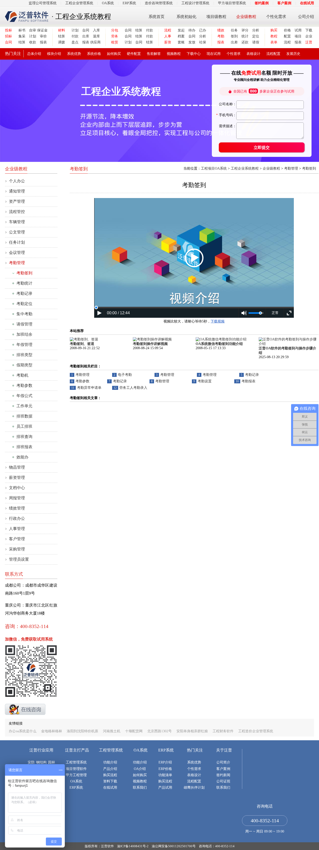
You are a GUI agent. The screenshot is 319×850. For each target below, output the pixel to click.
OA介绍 (140, 769)
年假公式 (24, 396)
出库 (85, 36)
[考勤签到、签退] (84, 339)
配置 (287, 36)
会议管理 (17, 252)
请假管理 (24, 324)
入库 (96, 30)
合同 (85, 30)
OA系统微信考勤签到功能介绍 (219, 344)
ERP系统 (129, 3)
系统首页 (156, 16)
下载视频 (218, 321)
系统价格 (94, 54)
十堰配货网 (134, 731)
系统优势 (74, 54)
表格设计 (253, 54)
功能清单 (165, 775)
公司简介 (223, 762)
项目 (298, 36)
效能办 (22, 457)
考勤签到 (24, 273)
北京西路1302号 (159, 731)
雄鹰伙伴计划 (194, 787)
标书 (21, 30)
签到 (234, 36)
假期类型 (24, 365)
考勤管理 (17, 263)
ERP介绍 (165, 762)
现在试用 (214, 54)
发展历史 (293, 54)
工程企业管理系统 (79, 3)
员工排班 (24, 426)
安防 (31, 762)
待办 (191, 30)
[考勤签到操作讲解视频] (152, 339)
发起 (181, 30)
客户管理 (17, 539)
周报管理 (17, 498)
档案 (181, 36)
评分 (244, 30)
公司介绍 (306, 16)
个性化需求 (276, 16)
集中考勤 (24, 314)
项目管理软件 (76, 769)
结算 (21, 42)
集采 (21, 36)
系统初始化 (186, 16)
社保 (202, 42)
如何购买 (114, 54)
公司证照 (223, 781)
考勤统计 (24, 283)
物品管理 (17, 467)
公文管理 (17, 232)
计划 (32, 36)
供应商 (95, 42)
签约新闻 (223, 775)
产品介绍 (110, 769)
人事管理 (17, 529)
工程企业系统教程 (245, 168)
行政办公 (17, 518)
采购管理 (17, 549)
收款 (32, 42)
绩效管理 (17, 508)
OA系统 (108, 3)
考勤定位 (24, 304)
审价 (43, 36)
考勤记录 (24, 293)
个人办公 (17, 181)
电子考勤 (125, 375)
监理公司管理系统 (43, 3)
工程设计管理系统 (195, 3)
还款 (244, 42)
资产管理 (17, 201)
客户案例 (284, 3)
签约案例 (262, 3)
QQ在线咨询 (25, 709)
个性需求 (233, 54)
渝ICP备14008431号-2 (133, 846)
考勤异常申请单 (89, 388)
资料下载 (110, 781)
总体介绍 (34, 54)
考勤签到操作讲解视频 (150, 344)
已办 (202, 30)
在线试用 (307, 3)
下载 (308, 30)
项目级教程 (216, 16)
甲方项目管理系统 (232, 3)
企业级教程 (246, 16)
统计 (244, 36)
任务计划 (17, 242)
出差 (234, 42)
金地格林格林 (51, 731)
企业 (308, 36)
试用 (298, 30)
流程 (287, 42)
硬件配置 (134, 54)
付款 (75, 36)
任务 (234, 30)
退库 (96, 36)
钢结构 (41, 762)
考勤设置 (205, 381)
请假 (255, 42)
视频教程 (174, 54)
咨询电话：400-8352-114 (217, 846)
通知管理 (17, 191)
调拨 (61, 42)
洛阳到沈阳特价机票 (83, 731)
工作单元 (24, 406)
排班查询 (24, 436)
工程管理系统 (76, 762)
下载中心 (194, 54)
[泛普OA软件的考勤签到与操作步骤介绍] (289, 344)
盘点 (75, 42)
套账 (181, 42)
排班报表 (24, 447)
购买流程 (110, 775)
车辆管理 (17, 222)
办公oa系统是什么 (22, 731)
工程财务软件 (223, 731)
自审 (32, 30)
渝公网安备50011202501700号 (174, 846)
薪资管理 (17, 477)
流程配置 (273, 54)
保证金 (42, 30)
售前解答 (154, 54)
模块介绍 (54, 54)
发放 (191, 42)
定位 (255, 36)
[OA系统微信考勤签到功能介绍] (221, 339)
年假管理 (24, 344)
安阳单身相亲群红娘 (192, 731)
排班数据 (24, 416)
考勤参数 (24, 385)
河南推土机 (111, 731)
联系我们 (140, 787)
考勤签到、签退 (82, 344)
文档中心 (17, 488)
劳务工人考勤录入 (133, 388)
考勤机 (22, 375)
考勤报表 (248, 381)
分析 (202, 36)
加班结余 (24, 334)
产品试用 (165, 787)
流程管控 (17, 212)
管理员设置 (19, 559)
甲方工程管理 (76, 775)
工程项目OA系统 (214, 168)
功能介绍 (110, 762)
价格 (287, 30)
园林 (51, 762)
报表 (43, 42)
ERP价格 (165, 769)
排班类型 (24, 355)
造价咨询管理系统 (159, 3)
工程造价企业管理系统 (255, 731)
